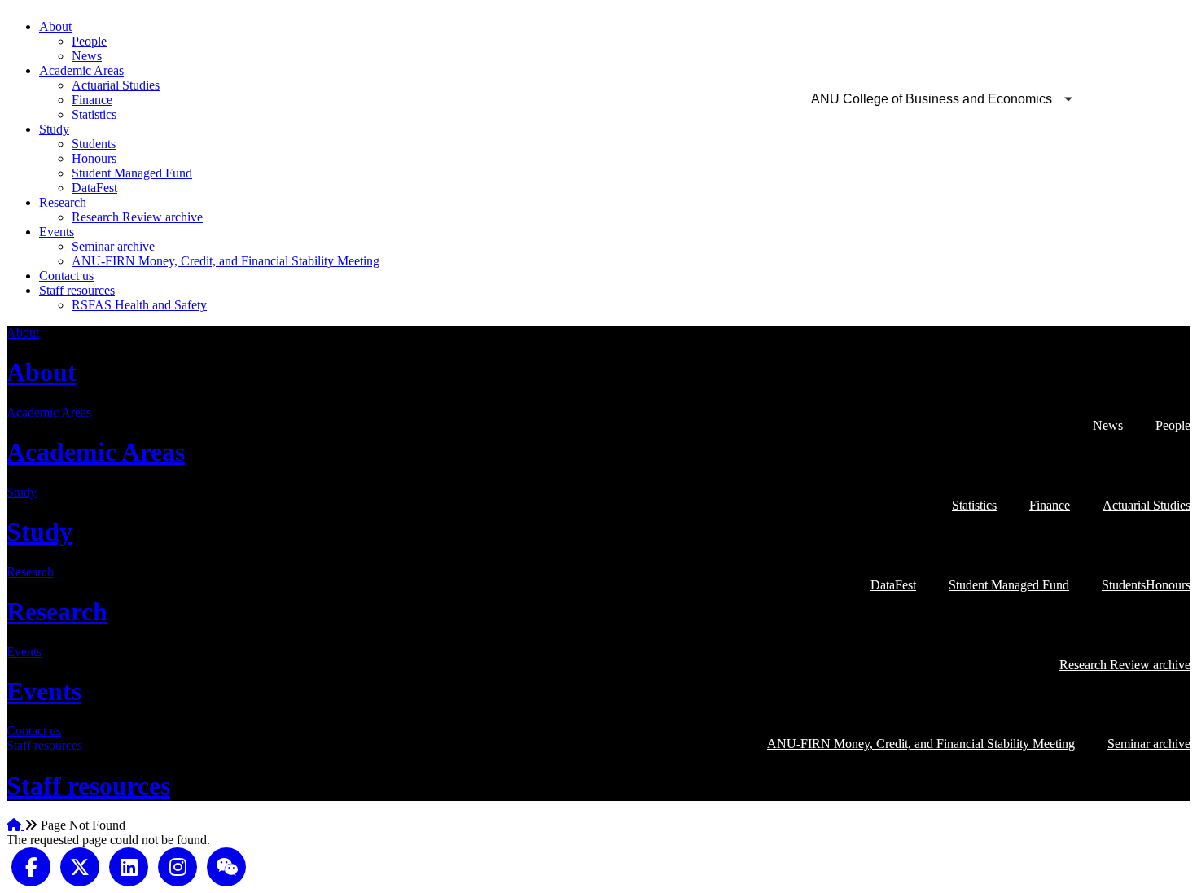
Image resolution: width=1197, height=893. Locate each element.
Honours (94, 158)
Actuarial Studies (116, 85)
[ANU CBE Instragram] (177, 866)
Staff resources (77, 290)
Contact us (66, 275)
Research (62, 202)
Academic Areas (81, 70)
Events (56, 232)
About (55, 26)
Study (54, 129)
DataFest (94, 188)
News (87, 56)
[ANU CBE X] (79, 866)
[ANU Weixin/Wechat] (226, 866)
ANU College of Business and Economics (931, 99)
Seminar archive (113, 246)
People (89, 41)
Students (94, 144)
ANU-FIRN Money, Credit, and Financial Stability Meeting (225, 261)
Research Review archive (137, 217)
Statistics (94, 114)
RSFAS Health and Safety (139, 305)
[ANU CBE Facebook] (31, 866)
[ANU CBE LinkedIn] (128, 866)
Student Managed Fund (132, 173)
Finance (92, 100)
